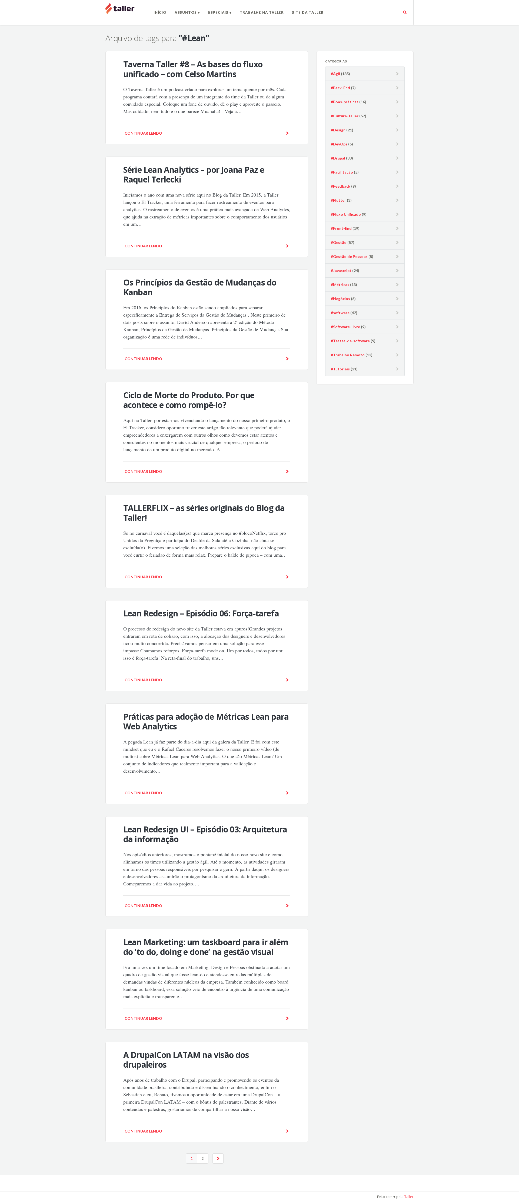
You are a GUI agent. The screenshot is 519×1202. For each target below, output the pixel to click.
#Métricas (340, 284)
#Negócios (340, 298)
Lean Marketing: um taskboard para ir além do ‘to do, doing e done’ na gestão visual (205, 947)
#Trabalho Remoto (348, 355)
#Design (338, 130)
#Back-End (340, 87)
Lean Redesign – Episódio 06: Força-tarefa (201, 613)
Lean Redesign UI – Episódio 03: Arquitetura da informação (205, 834)
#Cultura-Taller (344, 116)
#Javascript (341, 270)
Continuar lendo (143, 133)
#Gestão (339, 242)
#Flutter (338, 200)
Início (160, 12)
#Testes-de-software (350, 340)
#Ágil (335, 73)
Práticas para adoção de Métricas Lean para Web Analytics (206, 721)
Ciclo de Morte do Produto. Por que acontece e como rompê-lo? (189, 400)
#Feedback (340, 186)
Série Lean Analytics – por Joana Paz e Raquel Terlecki (193, 174)
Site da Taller (308, 12)
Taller (409, 1196)
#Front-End (341, 228)
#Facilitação (342, 172)
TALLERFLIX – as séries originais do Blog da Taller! (204, 512)
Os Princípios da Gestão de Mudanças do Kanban (200, 287)
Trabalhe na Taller (262, 12)
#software (340, 312)
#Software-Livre (345, 326)
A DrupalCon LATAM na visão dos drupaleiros (186, 1059)
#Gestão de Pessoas (349, 256)
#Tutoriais (340, 369)
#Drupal (338, 158)
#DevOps (339, 144)
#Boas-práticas (344, 101)
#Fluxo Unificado (346, 214)
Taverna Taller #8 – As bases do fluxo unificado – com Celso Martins (192, 69)
